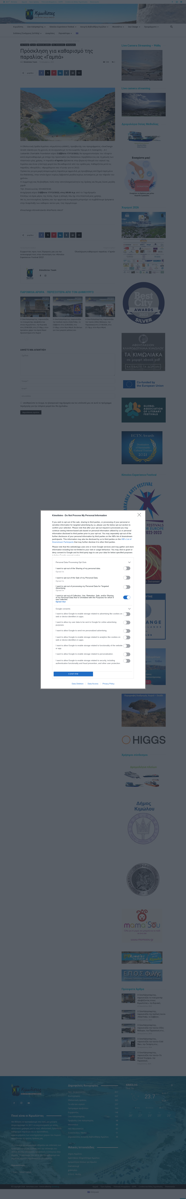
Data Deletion (77, 684)
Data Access (93, 684)
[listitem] (93, 562)
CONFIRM (73, 674)
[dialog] (93, 599)
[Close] (140, 515)
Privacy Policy (108, 684)
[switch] (126, 568)
